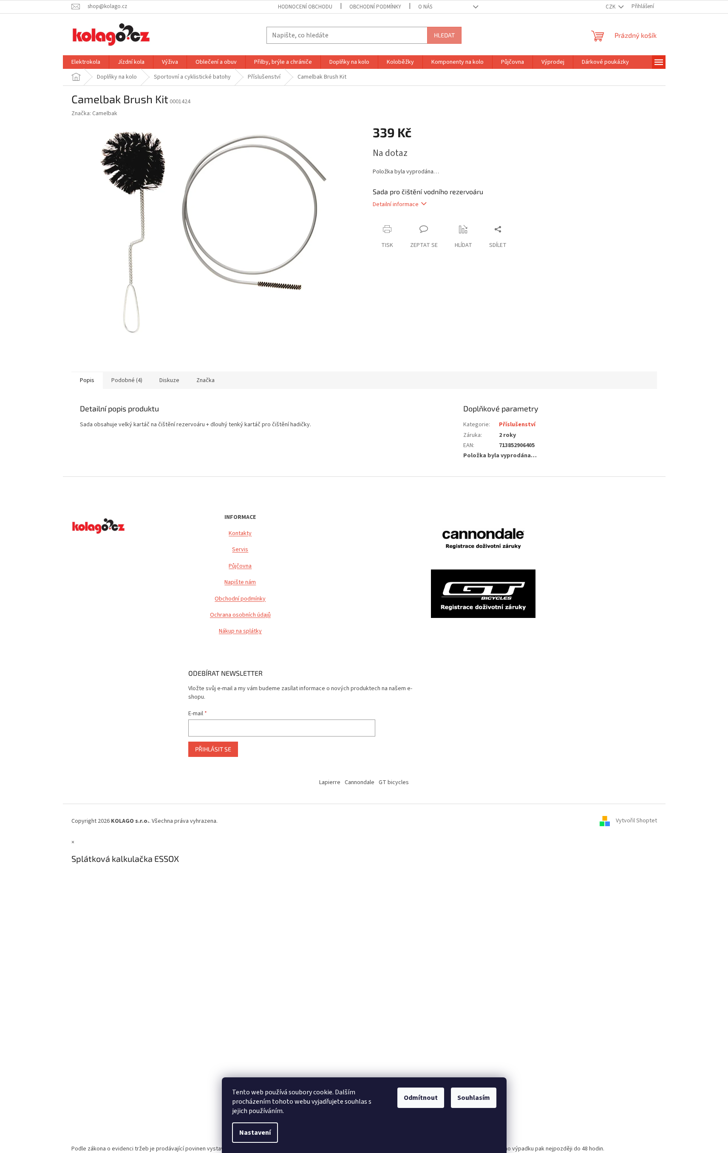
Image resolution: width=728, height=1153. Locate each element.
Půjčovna (240, 566)
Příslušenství (517, 424)
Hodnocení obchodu (305, 7)
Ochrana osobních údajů (240, 615)
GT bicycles (394, 782)
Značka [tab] (205, 380)
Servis (240, 550)
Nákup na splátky (240, 631)
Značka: (94, 113)
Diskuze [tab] (169, 380)
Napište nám (240, 582)
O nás (425, 7)
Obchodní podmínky (240, 599)
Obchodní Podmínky (375, 7)
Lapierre (329, 782)
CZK (611, 7)
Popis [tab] (87, 380)
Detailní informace (396, 204)
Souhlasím (473, 1097)
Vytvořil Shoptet (636, 821)
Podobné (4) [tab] (126, 380)
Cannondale (359, 782)
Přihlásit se (213, 749)
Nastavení (255, 1132)
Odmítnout (421, 1097)
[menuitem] (86, 62)
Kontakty (240, 534)
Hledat (444, 35)
